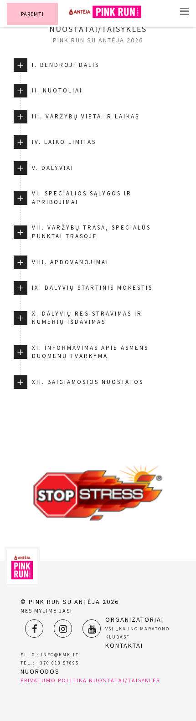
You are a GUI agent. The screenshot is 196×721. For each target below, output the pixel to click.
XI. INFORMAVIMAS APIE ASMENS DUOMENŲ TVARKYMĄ (90, 352)
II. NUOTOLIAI (57, 90)
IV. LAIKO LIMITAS (64, 142)
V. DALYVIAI (53, 168)
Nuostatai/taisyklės (124, 680)
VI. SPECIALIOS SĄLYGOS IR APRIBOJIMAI (82, 197)
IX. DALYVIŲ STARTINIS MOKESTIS (92, 287)
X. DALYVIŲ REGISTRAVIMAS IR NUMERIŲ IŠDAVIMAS (87, 318)
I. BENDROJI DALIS (65, 65)
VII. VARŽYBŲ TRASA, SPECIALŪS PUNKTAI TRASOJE (91, 232)
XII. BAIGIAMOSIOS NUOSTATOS (88, 382)
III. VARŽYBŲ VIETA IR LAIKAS (85, 116)
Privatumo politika (54, 680)
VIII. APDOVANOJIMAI (70, 262)
